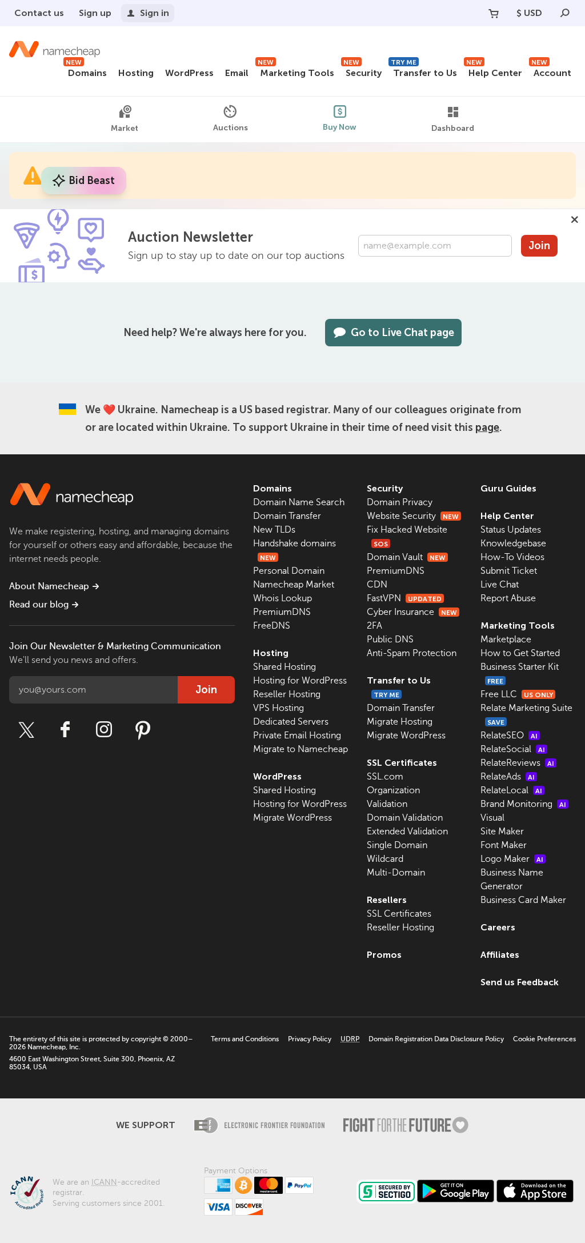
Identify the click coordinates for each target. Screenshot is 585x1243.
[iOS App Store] (535, 1191)
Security (362, 71)
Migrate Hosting (399, 722)
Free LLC (516, 694)
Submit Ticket (508, 571)
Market (124, 128)
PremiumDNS (282, 612)
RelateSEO (509, 735)
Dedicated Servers (290, 722)
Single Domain (397, 845)
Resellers (387, 899)
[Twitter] (26, 730)
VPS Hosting (278, 708)
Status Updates (510, 530)
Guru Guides (508, 488)
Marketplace (505, 639)
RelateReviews (517, 763)
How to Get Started (520, 653)
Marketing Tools (296, 71)
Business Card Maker (523, 900)
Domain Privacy (399, 502)
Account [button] (551, 71)
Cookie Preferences (544, 1039)
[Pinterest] (143, 730)
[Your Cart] (493, 13)
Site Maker (502, 831)
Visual (492, 818)
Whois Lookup (282, 598)
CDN (377, 584)
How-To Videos (512, 557)
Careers (497, 927)
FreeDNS (271, 626)
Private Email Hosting (297, 735)
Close (574, 219)
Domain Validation (405, 818)
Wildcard (385, 859)
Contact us (39, 12)
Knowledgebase (513, 543)
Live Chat (499, 584)
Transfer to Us (424, 71)
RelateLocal (511, 790)
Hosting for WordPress (300, 681)
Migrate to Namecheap (300, 749)
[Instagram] (104, 730)
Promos (384, 954)
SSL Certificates (402, 762)
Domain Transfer (287, 516)
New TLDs (274, 530)
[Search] (565, 13)
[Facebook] (65, 730)
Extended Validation (407, 831)
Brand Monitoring (523, 804)
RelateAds (507, 777)
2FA (374, 626)
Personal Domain (288, 571)
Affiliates (499, 954)
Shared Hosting (284, 667)
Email (237, 72)
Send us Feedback (519, 982)
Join (539, 245)
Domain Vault (406, 557)
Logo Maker (511, 859)
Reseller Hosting (286, 694)
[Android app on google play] (455, 1191)
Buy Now (339, 127)
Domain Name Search (298, 502)
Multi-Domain (396, 873)
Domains (86, 71)
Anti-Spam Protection (411, 653)
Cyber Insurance (412, 612)
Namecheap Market (293, 584)
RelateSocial (512, 749)
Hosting (136, 72)
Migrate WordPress (292, 818)
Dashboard (452, 128)
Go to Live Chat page (402, 332)
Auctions (230, 128)
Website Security (413, 516)
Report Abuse (508, 598)
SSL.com (385, 777)
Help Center (494, 71)
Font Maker (503, 845)
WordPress (189, 72)
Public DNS (390, 639)
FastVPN (404, 598)
